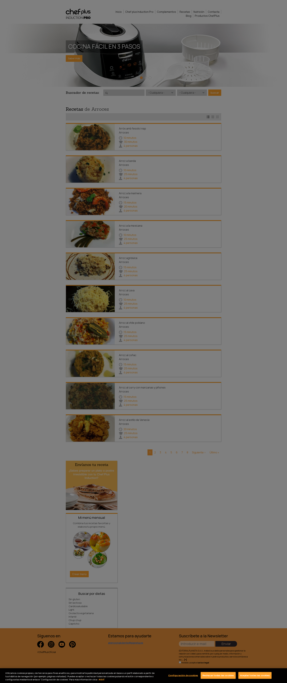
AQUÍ (101, 679)
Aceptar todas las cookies (255, 675)
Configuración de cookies (183, 675)
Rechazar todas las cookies (218, 675)
